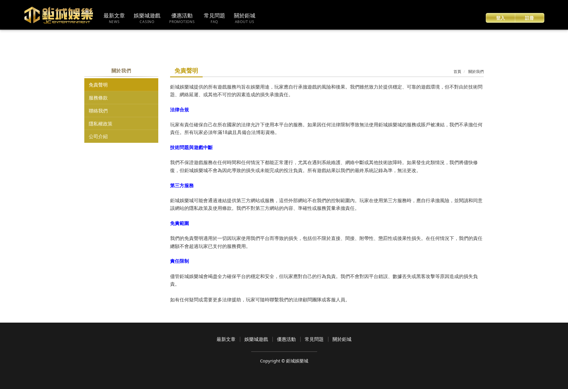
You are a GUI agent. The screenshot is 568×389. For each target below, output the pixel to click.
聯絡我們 (98, 110)
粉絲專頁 (276, 372)
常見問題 (314, 339)
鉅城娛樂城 (59, 15)
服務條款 (98, 97)
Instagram (301, 372)
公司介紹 (98, 136)
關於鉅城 (342, 339)
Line (288, 372)
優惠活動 (286, 339)
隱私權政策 (100, 123)
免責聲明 (98, 84)
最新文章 (226, 339)
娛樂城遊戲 (256, 339)
